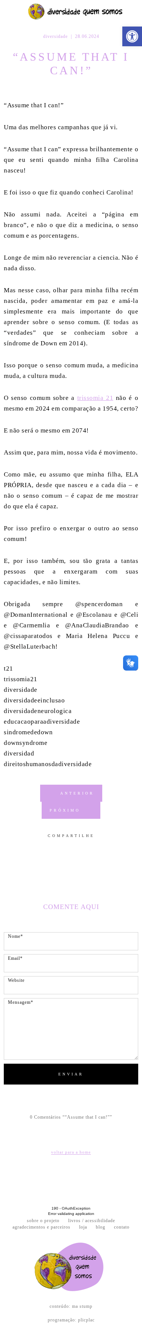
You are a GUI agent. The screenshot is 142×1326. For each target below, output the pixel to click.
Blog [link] (100, 1227)
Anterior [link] (77, 793)
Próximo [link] (65, 810)
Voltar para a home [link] (71, 1152)
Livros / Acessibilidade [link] (91, 1220)
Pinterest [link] (75, 847)
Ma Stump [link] (82, 1306)
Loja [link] (83, 1227)
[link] (132, 36)
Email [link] (88, 847)
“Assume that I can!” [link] (71, 63)
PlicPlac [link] (86, 1320)
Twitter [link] (63, 847)
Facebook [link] (52, 847)
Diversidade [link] (55, 36)
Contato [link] (122, 1227)
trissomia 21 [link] (95, 397)
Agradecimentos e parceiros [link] (41, 1227)
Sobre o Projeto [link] (43, 1220)
